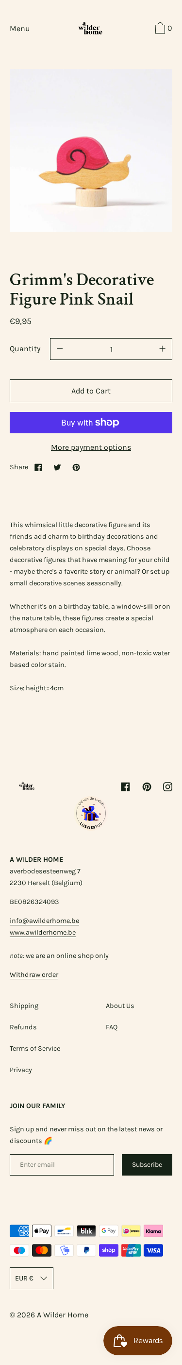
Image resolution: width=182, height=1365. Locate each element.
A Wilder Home (62, 1314)
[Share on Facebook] (38, 467)
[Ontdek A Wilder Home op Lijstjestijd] (91, 828)
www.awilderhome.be (43, 932)
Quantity (25, 348)
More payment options (91, 447)
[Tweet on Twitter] (57, 467)
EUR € (24, 1278)
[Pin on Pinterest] (76, 467)
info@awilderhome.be (44, 921)
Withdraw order (34, 975)
